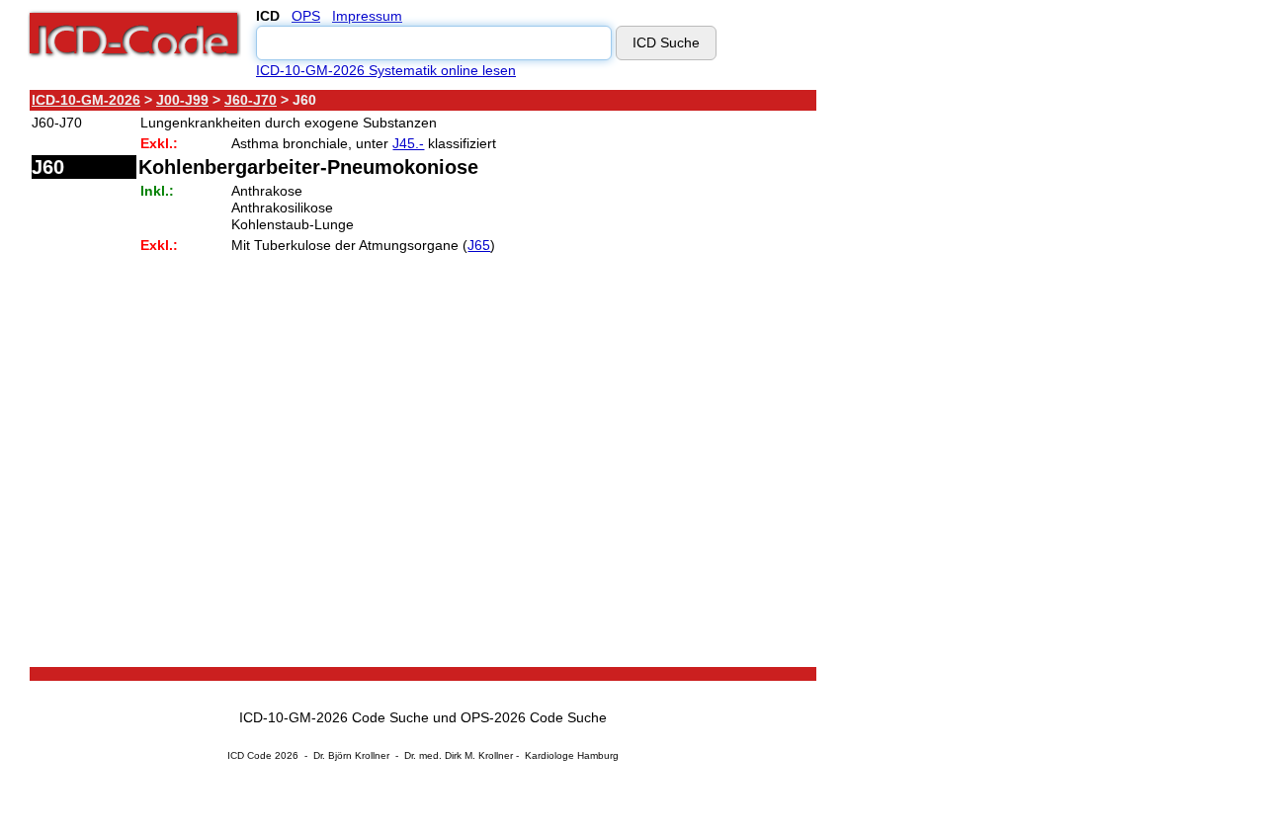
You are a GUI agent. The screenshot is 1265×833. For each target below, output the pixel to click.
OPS (306, 16)
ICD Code (249, 755)
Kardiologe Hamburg (572, 755)
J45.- (408, 143)
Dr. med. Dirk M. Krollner (458, 755)
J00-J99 (182, 100)
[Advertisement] (993, 384)
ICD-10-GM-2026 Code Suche (334, 717)
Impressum (367, 16)
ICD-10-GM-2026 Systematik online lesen (386, 70)
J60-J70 (250, 100)
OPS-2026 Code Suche (534, 717)
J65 (478, 245)
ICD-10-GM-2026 (86, 100)
